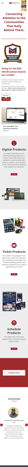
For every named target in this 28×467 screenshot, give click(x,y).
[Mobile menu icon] (2, 3)
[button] (1, 425)
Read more (5, 130)
